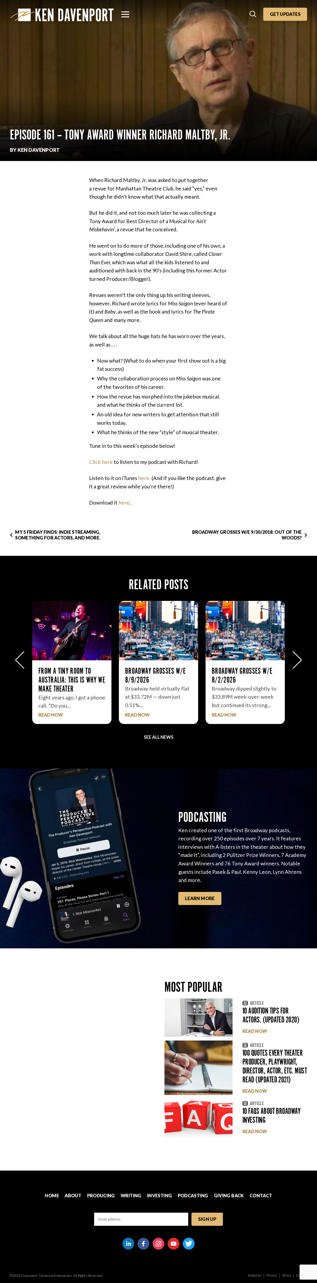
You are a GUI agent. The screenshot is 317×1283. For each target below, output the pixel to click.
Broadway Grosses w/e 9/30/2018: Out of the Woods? (247, 534)
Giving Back (229, 1195)
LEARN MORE (200, 898)
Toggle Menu (125, 14)
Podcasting (193, 1195)
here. (144, 478)
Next (297, 660)
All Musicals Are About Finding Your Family (243, 675)
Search (253, 14)
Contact (261, 1195)
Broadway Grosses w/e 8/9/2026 (68, 675)
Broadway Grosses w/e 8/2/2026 (155, 675)
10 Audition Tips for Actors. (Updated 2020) (270, 1015)
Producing (101, 1195)
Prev (19, 660)
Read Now (50, 715)
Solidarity (255, 1275)
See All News (158, 737)
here (124, 502)
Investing (159, 1195)
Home (52, 1195)
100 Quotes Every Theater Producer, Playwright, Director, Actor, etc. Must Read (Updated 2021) (274, 1066)
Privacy (271, 1275)
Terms (286, 1275)
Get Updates (285, 14)
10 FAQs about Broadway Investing (271, 1115)
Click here (101, 462)
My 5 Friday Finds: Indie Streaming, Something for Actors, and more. (57, 534)
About (73, 1195)
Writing (131, 1195)
